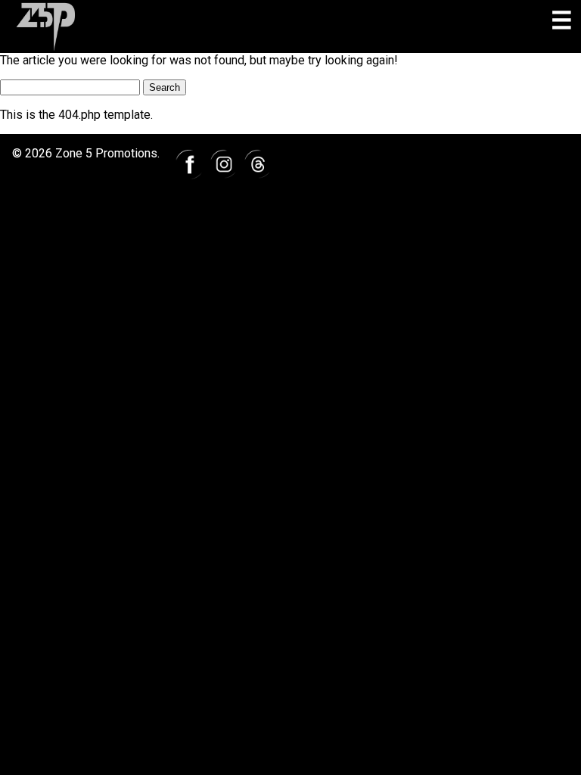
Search (164, 87)
